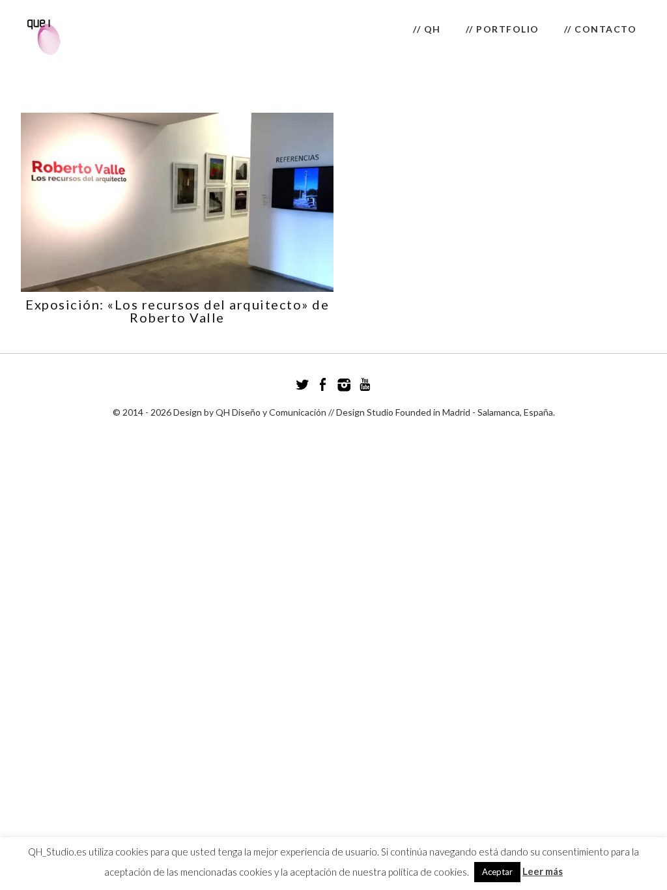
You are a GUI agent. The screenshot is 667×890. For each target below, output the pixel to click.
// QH (427, 29)
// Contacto (600, 29)
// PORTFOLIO (502, 29)
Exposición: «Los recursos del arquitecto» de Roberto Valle (177, 310)
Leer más (542, 871)
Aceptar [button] (497, 872)
